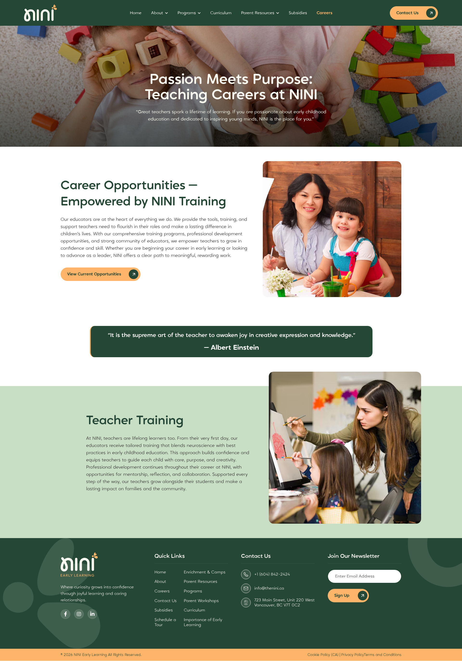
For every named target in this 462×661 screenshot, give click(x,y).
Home (135, 12)
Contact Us (407, 12)
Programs (187, 12)
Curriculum (220, 12)
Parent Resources (257, 12)
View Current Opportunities (94, 274)
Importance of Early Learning (203, 622)
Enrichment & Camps (204, 572)
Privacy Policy (352, 655)
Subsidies (298, 12)
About (157, 12)
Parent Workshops (201, 600)
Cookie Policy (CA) (323, 655)
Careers (324, 12)
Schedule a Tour (165, 622)
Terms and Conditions (382, 655)
